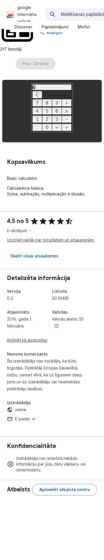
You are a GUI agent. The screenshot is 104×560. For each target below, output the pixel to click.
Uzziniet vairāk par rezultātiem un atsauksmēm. (51, 240)
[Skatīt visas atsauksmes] (34, 256)
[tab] (23, 27)
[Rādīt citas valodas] (56, 326)
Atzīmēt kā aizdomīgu (27, 340)
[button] (52, 112)
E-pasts (22, 419)
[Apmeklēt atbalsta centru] (64, 490)
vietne (20, 409)
